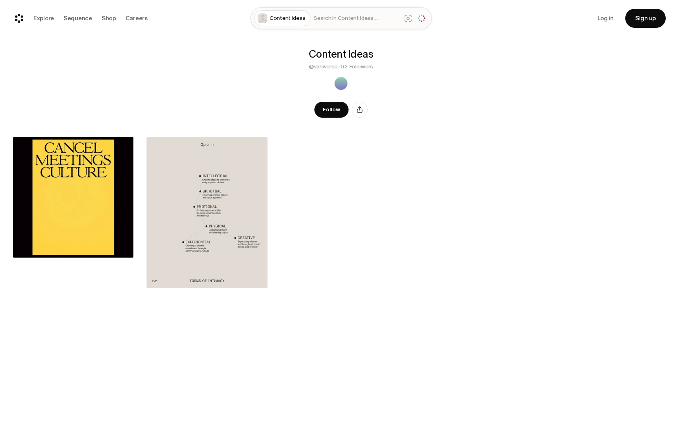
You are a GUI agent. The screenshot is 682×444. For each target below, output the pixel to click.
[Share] (360, 110)
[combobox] (356, 18)
